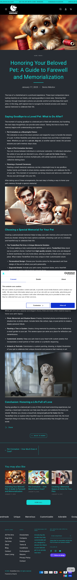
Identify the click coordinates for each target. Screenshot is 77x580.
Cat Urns (8, 541)
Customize (37, 305)
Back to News (40, 435)
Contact (8, 551)
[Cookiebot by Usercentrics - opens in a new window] (66, 273)
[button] (60, 9)
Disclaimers (24, 535)
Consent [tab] (13, 279)
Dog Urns (8, 538)
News (40, 55)
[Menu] (6, 9)
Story (7, 545)
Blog (6, 548)
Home (35, 55)
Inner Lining (9, 554)
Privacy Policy (25, 558)
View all (38, 502)
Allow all (63, 305)
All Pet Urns (9, 535)
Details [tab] (38, 279)
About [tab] (63, 279)
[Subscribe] (71, 536)
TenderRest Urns (15, 571)
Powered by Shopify (11, 574)
